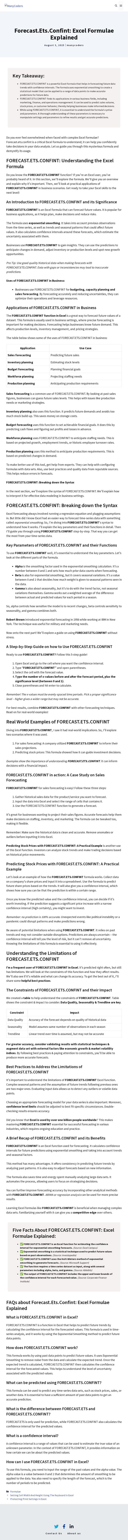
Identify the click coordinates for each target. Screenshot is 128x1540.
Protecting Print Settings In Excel (28, 1498)
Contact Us (54, 1533)
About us (74, 1533)
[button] (116, 5)
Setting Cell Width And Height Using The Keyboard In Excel (42, 1495)
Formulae (15, 1491)
